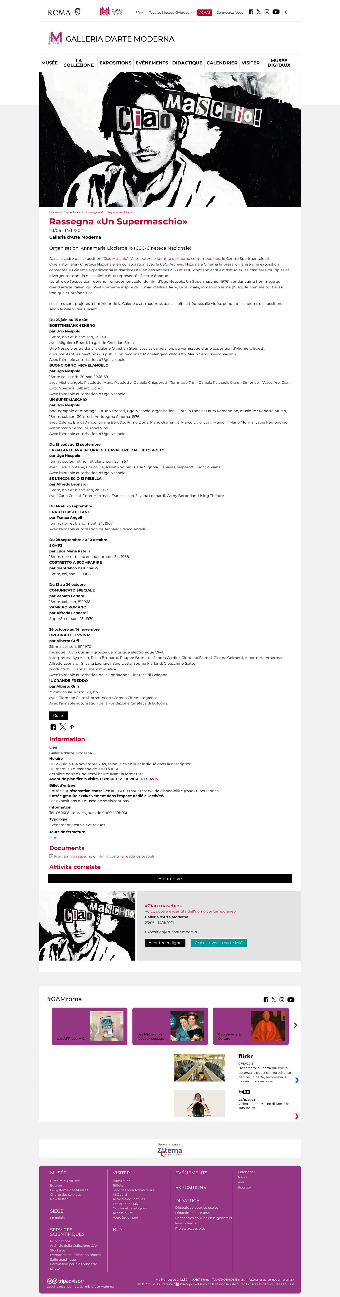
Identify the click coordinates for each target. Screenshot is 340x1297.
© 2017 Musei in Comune (155, 1284)
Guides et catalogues (130, 1208)
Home (54, 212)
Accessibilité (123, 1213)
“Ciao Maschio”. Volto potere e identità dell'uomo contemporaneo (161, 258)
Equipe (56, 1185)
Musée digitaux (279, 63)
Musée (49, 63)
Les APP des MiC (71, 1038)
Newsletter (59, 1199)
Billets (118, 1185)
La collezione (78, 63)
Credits (243, 1284)
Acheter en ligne (165, 942)
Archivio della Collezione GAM (74, 1245)
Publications (60, 1241)
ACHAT (204, 12)
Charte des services (65, 1194)
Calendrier (222, 63)
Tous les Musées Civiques (169, 12)
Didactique (187, 63)
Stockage (57, 1250)
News (242, 1177)
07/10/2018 (264, 1073)
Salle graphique (63, 1259)
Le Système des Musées (69, 1190)
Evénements (152, 63)
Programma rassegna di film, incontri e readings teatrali (104, 856)
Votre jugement (125, 1217)
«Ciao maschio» (163, 906)
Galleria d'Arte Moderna (120, 39)
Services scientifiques (67, 1232)
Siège (56, 1211)
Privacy (185, 1284)
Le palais (57, 1218)
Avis (241, 1182)
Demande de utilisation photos (75, 1255)
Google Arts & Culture (229, 1036)
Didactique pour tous (192, 1213)
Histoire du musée (65, 1181)
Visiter (251, 63)
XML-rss (288, 1284)
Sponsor (244, 1187)
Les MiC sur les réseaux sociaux (150, 1036)
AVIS (153, 779)
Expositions (115, 63)
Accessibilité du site (265, 1284)
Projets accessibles (190, 1228)
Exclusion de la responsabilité (214, 1284)
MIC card (120, 1194)
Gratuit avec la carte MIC (219, 942)
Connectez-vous (230, 12)
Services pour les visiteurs (133, 1190)
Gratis (58, 715)
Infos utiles (121, 1181)
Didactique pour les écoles (196, 1207)
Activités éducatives (129, 1199)
